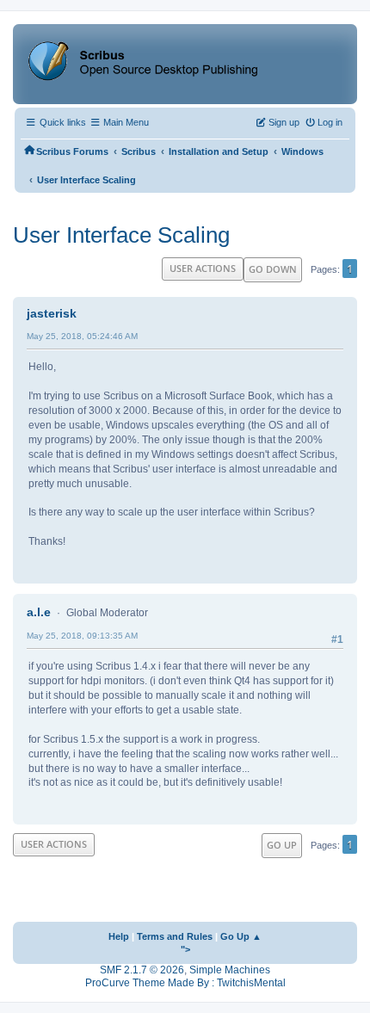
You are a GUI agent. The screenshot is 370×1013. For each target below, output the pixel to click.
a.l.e (39, 612)
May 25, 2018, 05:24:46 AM (82, 336)
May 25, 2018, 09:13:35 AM (82, 635)
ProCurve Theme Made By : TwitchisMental (185, 983)
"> (185, 949)
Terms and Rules (175, 936)
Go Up (282, 844)
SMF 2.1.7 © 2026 (142, 970)
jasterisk (52, 313)
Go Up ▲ (241, 936)
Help (118, 936)
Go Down (273, 269)
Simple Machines (229, 970)
